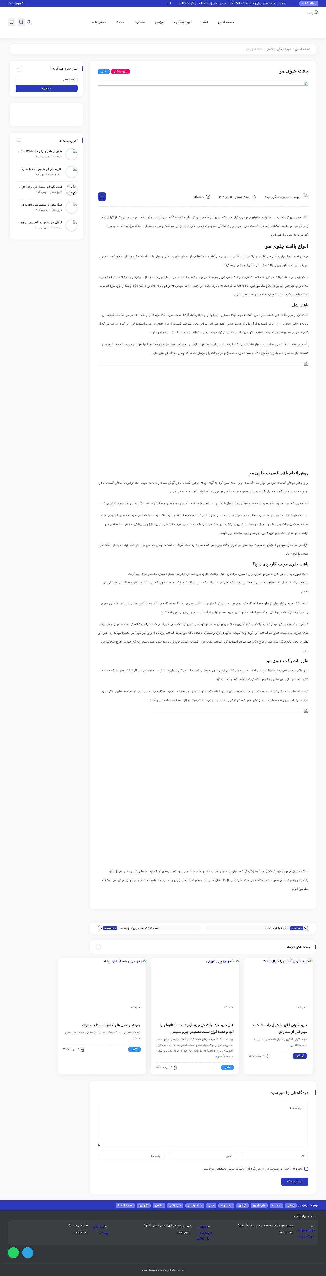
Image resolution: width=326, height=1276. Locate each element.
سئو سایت (161, 1270)
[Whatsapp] (13, 1252)
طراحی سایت (176, 1270)
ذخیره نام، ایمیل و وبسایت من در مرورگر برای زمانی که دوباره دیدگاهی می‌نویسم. (252, 1169)
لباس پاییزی (259, 1206)
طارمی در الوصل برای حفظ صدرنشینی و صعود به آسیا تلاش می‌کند (40, 169)
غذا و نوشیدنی (195, 1206)
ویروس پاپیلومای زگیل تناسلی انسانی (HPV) (167, 1226)
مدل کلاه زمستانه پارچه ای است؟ (138, 928)
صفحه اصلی (226, 22)
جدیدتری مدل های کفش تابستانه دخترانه (111, 1025)
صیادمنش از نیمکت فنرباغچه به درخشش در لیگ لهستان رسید (40, 204)
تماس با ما (98, 22)
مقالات (120, 22)
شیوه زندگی (183, 22)
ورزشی (159, 22)
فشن (204, 22)
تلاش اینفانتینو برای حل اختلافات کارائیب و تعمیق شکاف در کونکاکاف (245, 3)
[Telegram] (27, 1252)
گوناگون (300, 1056)
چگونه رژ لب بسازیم (276, 928)
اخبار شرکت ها (125, 1206)
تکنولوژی (143, 1206)
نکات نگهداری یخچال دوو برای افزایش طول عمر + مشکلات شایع (40, 186)
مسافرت (139, 22)
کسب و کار (226, 1206)
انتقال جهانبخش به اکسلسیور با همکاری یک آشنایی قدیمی (40, 222)
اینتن (145, 1270)
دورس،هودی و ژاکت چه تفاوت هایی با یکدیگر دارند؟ (266, 1226)
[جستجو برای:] (47, 80)
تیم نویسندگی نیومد (277, 197)
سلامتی (159, 1206)
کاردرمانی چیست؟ (78, 1226)
